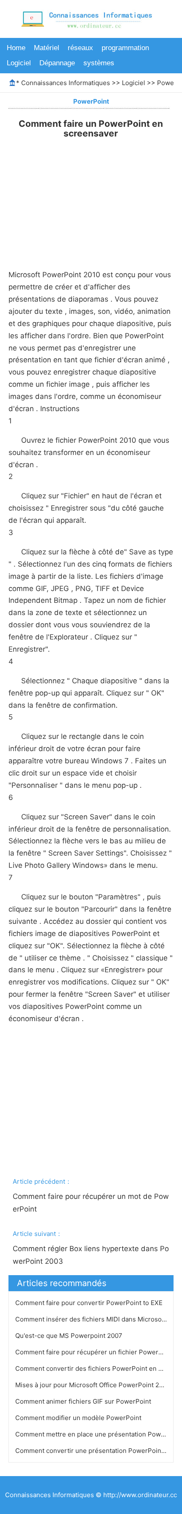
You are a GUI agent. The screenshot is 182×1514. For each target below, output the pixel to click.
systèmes (98, 63)
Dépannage (57, 63)
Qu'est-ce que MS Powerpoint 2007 (69, 1336)
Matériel (46, 48)
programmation (125, 48)
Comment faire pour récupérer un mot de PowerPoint (91, 1202)
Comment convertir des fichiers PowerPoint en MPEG (96, 1368)
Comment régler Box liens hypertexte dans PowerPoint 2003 (91, 1254)
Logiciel (19, 63)
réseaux (80, 48)
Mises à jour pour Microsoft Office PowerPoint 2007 (93, 1385)
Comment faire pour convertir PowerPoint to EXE (89, 1303)
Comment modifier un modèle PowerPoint (79, 1418)
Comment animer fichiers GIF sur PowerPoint (84, 1401)
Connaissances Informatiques (65, 83)
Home (16, 48)
